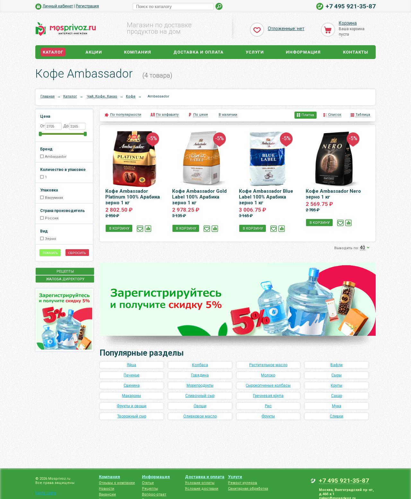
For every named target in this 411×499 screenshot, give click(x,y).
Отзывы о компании (117, 483)
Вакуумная (54, 198)
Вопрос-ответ (154, 494)
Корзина (348, 23)
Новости (106, 488)
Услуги (255, 52)
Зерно (50, 239)
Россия (51, 218)
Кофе (131, 96)
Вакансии (107, 494)
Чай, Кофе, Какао (102, 96)
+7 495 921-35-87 (351, 6)
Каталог (53, 52)
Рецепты (150, 488)
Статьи (148, 483)
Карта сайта (45, 493)
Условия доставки (201, 488)
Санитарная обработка (248, 488)
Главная (47, 96)
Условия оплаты (199, 483)
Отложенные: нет (286, 28)
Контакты (355, 52)
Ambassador (55, 157)
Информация (303, 52)
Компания (137, 52)
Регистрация (87, 6)
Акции (93, 52)
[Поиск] (219, 6)
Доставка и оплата (198, 52)
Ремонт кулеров (242, 483)
